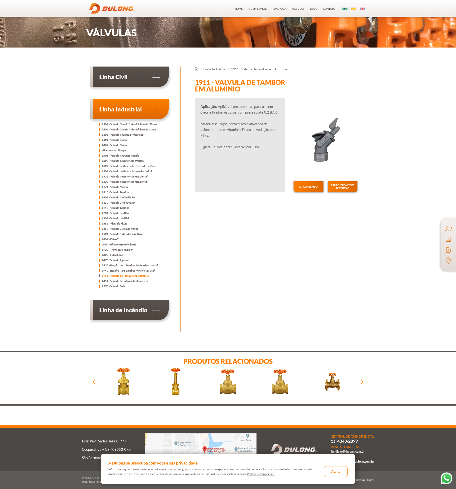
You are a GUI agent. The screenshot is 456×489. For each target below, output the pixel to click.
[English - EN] (362, 8)
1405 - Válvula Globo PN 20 (118, 197)
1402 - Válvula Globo (114, 145)
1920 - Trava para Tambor (117, 249)
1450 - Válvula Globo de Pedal (120, 228)
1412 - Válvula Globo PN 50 (118, 202)
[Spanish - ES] (353, 8)
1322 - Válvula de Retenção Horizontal (124, 181)
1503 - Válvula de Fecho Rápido (120, 155)
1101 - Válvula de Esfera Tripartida (122, 134)
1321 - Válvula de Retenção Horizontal (124, 176)
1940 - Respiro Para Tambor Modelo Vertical (128, 270)
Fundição (279, 9)
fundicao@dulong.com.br (348, 451)
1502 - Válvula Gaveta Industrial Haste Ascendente (131, 129)
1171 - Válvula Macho (115, 187)
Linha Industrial (214, 69)
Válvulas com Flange (114, 150)
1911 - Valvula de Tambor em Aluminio (125, 275)
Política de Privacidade (261, 474)
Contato (329, 9)
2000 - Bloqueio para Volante (119, 244)
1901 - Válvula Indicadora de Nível (122, 234)
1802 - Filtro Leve (112, 255)
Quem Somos (257, 9)
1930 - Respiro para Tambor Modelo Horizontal (130, 265)
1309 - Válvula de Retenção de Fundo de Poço (129, 166)
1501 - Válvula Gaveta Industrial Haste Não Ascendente (131, 124)
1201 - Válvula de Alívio (116, 213)
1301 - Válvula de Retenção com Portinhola (127, 171)
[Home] (197, 69)
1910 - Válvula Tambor (115, 192)
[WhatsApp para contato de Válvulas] (446, 478)
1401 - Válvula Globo (114, 140)
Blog (313, 9)
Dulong (112, 8)
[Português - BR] (345, 8)
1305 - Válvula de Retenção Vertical (123, 160)
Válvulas (297, 9)
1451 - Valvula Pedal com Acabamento (125, 281)
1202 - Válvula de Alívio (116, 218)
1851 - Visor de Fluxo (114, 223)
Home (239, 9)
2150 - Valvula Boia (113, 286)
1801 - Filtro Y (110, 239)
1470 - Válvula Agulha (115, 260)
